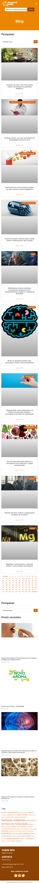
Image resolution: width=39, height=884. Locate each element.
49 (16, 585)
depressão (10, 815)
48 (13, 585)
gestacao (3, 826)
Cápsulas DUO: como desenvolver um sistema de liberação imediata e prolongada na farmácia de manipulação (19, 412)
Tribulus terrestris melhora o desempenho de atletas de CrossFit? (19, 514)
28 (19, 581)
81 (13, 591)
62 (23, 587)
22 (36, 578)
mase (18, 826)
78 (3, 591)
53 (29, 585)
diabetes (19, 815)
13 (6, 578)
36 (10, 583)
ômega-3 (13, 841)
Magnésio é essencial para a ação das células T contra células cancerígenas (19, 565)
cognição (30, 812)
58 (10, 587)
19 (26, 578)
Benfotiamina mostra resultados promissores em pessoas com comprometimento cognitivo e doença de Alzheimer (19, 291)
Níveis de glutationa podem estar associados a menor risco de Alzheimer (19, 361)
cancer (19, 812)
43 (32, 583)
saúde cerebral (26, 836)
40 (23, 583)
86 (29, 591)
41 (26, 583)
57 (6, 587)
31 (29, 581)
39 (19, 583)
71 (16, 589)
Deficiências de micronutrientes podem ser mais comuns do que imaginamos (19, 188)
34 (3, 583)
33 (36, 581)
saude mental (16, 836)
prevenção (30, 831)
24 (6, 581)
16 (16, 578)
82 (16, 591)
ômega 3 (18, 841)
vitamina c (22, 838)
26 (13, 581)
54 (32, 585)
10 (32, 576)
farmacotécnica (30, 820)
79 (6, 591)
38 (16, 583)
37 (13, 583)
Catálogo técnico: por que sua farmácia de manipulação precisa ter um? (19, 139)
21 (32, 578)
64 (29, 587)
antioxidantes (12, 812)
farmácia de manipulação (14, 823)
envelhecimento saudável (7, 817)
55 (36, 585)
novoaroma (25, 829)
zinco (8, 841)
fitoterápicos (31, 824)
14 (10, 578)
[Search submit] (36, 41)
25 (10, 581)
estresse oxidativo (20, 817)
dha (15, 815)
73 (23, 589)
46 (6, 585)
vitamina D (30, 838)
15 (13, 578)
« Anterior (5, 576)
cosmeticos (4, 815)
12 (3, 578)
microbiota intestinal (7, 829)
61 (19, 587)
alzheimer (4, 812)
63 (26, 587)
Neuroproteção (17, 829)
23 (3, 581)
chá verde (24, 812)
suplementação (12, 838)
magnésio (13, 826)
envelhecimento (31, 815)
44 (36, 583)
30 (26, 581)
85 (26, 591)
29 (23, 581)
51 (23, 585)
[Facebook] (15, 875)
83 (19, 591)
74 (26, 589)
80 (10, 591)
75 (29, 589)
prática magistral (23, 833)
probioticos (6, 833)
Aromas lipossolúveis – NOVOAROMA (12, 706)
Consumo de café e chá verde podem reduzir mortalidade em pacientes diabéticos (19, 86)
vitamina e (4, 841)
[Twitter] (23, 875)
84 (23, 591)
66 (36, 587)
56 (3, 587)
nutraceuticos (33, 829)
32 (32, 581)
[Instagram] (19, 875)
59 (13, 587)
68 (6, 589)
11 (36, 576)
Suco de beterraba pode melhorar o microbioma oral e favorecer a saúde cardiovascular (19, 463)
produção (14, 833)
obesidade (4, 831)
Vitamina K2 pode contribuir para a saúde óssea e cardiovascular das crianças (19, 239)
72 (19, 589)
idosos (8, 826)
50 (19, 585)
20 (29, 578)
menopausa (30, 826)
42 (29, 583)
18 (23, 578)
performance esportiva (21, 831)
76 (32, 589)
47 (10, 585)
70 (13, 589)
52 (26, 585)
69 (10, 589)
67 (3, 589)
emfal (25, 815)
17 (19, 578)
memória (23, 826)
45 (3, 585)
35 (6, 583)
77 (36, 589)
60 (16, 587)
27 (16, 581)
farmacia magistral (13, 820)
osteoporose (12, 831)
